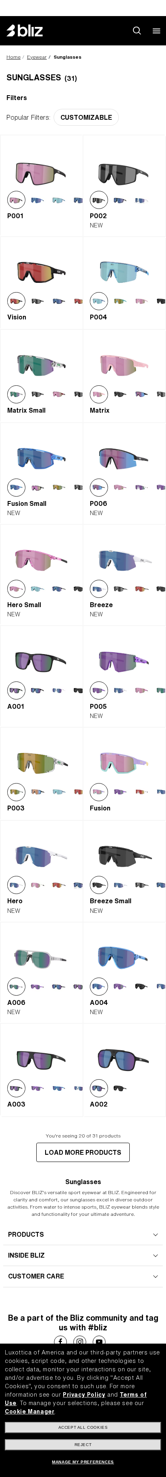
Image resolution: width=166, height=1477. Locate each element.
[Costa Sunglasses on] (60, 1342)
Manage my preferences (83, 1462)
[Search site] (137, 30)
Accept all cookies (83, 1427)
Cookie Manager (29, 1411)
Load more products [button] (83, 1152)
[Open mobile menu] (156, 30)
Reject (83, 1444)
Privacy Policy (84, 1394)
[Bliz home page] (30, 31)
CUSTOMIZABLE (86, 117)
